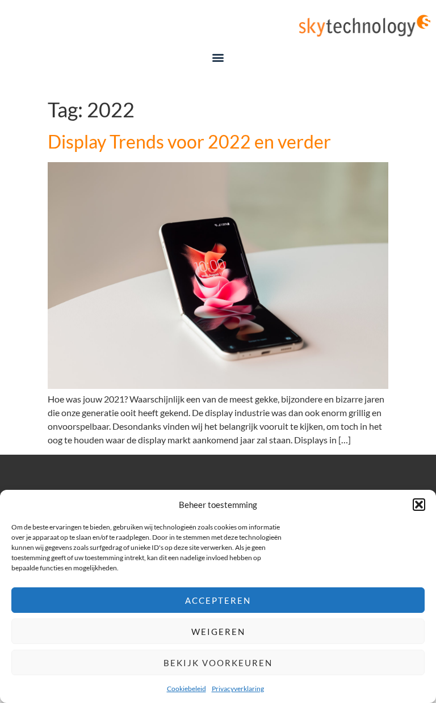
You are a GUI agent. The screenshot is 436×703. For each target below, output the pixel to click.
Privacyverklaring (238, 688)
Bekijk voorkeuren (218, 663)
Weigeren (218, 631)
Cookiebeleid (186, 688)
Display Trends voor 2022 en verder (189, 141)
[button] (419, 504)
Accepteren (218, 600)
